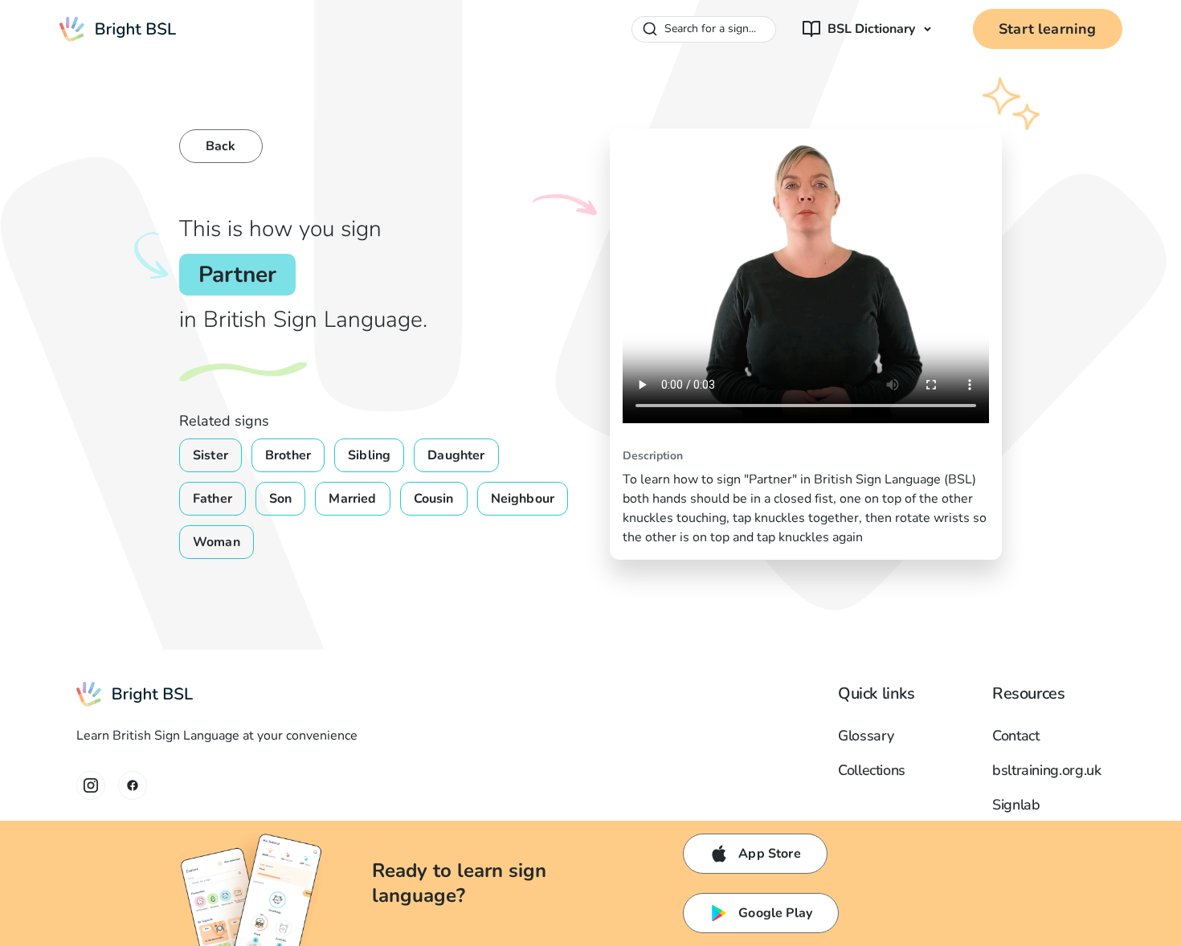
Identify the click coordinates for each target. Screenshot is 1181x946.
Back (221, 146)
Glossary (866, 735)
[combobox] (703, 29)
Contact (1015, 735)
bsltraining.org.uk (1046, 770)
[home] (118, 29)
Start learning (1048, 29)
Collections (871, 770)
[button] (868, 29)
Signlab (1016, 804)
